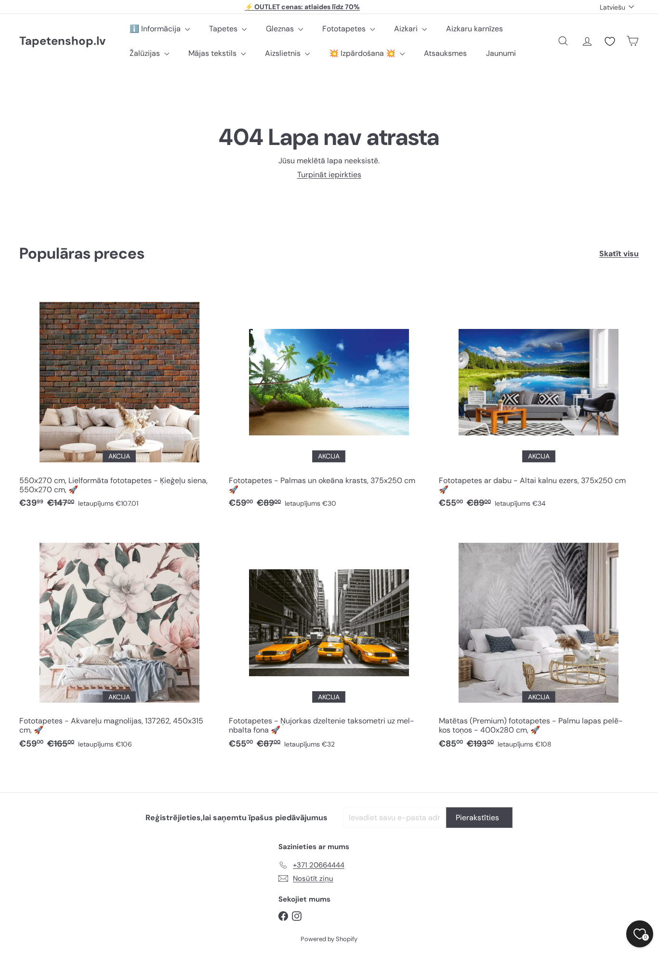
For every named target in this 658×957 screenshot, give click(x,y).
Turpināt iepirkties (329, 175)
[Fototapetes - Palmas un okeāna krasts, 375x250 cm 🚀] (329, 400)
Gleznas (281, 29)
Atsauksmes (445, 53)
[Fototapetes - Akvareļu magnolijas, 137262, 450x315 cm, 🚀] (119, 641)
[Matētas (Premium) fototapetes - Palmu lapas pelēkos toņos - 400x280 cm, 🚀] (539, 641)
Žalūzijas (146, 53)
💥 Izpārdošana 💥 (363, 53)
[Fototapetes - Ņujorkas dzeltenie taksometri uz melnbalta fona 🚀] (329, 641)
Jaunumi (501, 53)
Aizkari (407, 29)
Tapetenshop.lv (62, 41)
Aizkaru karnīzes (474, 29)
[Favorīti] (609, 41)
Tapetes (224, 29)
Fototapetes (345, 29)
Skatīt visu (619, 253)
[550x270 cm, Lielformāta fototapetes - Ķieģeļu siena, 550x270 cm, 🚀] (119, 400)
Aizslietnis (284, 53)
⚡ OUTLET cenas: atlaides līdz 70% (302, 6)
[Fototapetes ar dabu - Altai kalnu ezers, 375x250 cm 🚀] (539, 400)
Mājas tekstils (213, 53)
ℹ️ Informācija (156, 29)
